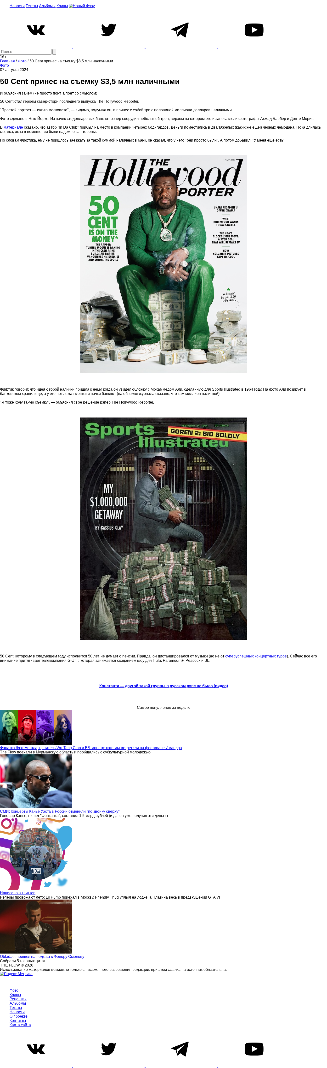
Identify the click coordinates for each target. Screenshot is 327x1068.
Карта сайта (20, 1025)
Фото (4, 65)
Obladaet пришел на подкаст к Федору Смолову (42, 957)
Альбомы (47, 6)
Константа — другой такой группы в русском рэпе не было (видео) (163, 686)
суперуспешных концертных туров (256, 656)
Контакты (18, 1021)
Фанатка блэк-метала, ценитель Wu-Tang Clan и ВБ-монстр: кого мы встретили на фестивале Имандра (91, 748)
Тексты (32, 6)
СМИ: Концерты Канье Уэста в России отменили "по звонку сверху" (60, 811)
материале (13, 127)
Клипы (62, 6)
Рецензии (18, 999)
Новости (17, 6)
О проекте (19, 1016)
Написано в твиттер (17, 893)
